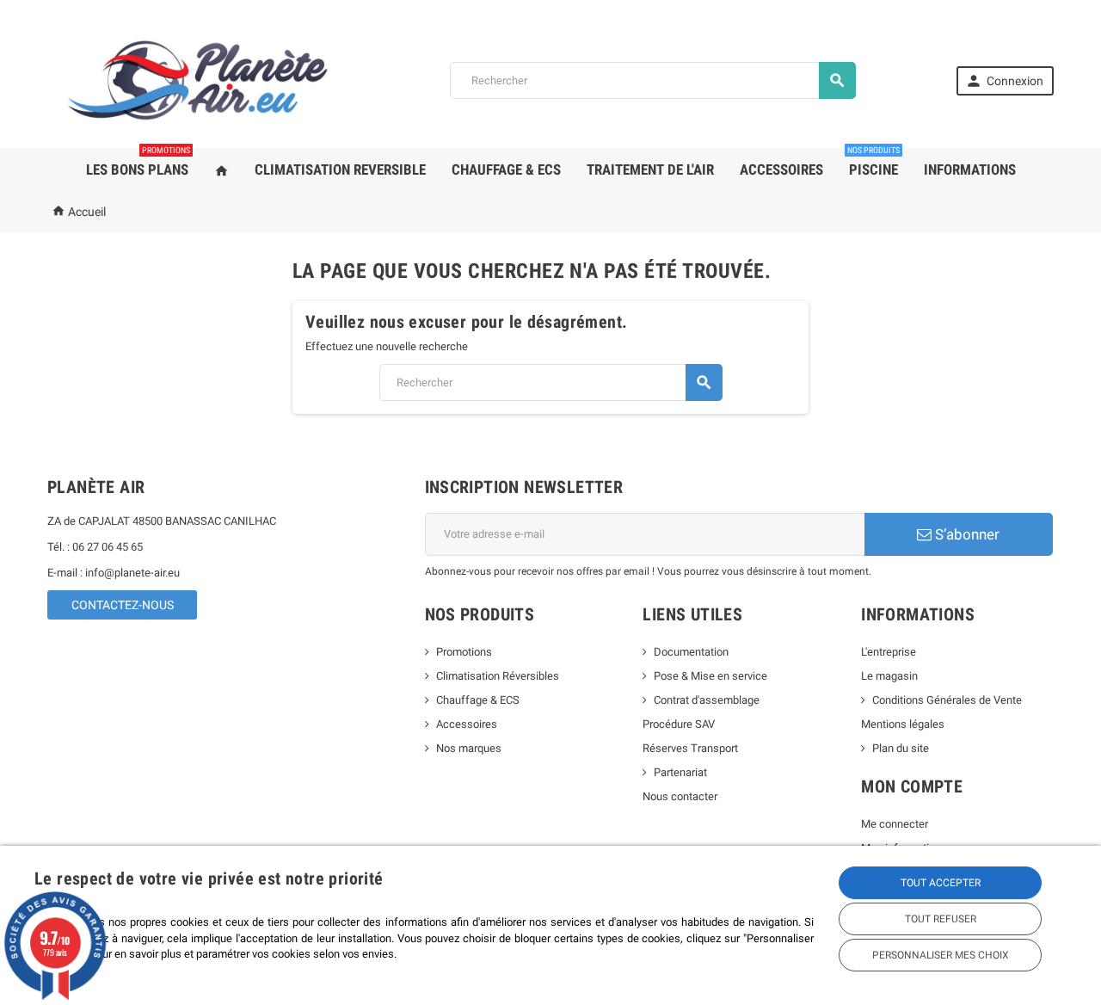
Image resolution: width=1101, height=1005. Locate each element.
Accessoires (466, 724)
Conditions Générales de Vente (947, 700)
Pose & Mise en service (710, 675)
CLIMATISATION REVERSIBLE (340, 169)
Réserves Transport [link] (690, 748)
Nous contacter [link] (680, 796)
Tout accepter (941, 883)
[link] (1005, 81)
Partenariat (680, 772)
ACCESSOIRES (781, 169)
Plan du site (900, 748)
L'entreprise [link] (888, 651)
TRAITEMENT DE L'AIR (650, 169)
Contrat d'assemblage (707, 700)
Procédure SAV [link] (679, 724)
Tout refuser (940, 919)
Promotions (464, 651)
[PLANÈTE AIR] (198, 79)
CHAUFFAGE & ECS (506, 169)
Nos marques (468, 748)
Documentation (691, 651)
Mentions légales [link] (902, 724)
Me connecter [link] (894, 823)
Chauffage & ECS (478, 700)
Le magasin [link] (889, 675)
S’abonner (966, 534)
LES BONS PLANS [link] (138, 163)
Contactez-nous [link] (122, 605)
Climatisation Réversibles (497, 675)
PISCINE (873, 163)
